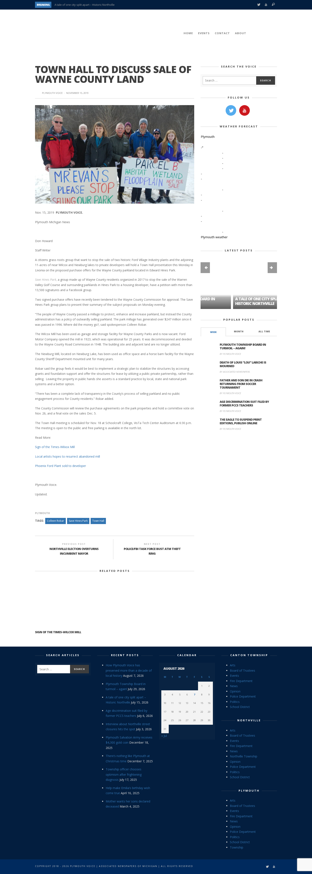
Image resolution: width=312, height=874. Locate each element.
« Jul (164, 736)
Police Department (243, 696)
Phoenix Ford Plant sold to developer (60, 466)
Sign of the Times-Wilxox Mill (55, 447)
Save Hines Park (78, 521)
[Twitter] (259, 5)
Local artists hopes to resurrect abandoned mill (67, 456)
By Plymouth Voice (230, 353)
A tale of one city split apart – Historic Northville (85, 5)
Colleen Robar (55, 521)
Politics (235, 702)
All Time (264, 331)
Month (238, 331)
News (234, 686)
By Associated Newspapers (235, 371)
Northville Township (243, 756)
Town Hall (98, 521)
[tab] (213, 331)
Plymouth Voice (52, 92)
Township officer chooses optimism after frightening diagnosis (124, 774)
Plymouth (42, 513)
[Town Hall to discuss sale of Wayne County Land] (114, 154)
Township (236, 847)
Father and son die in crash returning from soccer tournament (241, 383)
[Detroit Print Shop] (239, 454)
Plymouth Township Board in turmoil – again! (243, 346)
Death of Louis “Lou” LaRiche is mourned (243, 364)
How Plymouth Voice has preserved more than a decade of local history (129, 670)
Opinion (235, 691)
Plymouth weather (214, 237)
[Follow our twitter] (231, 110)
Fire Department (241, 681)
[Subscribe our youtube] (244, 110)
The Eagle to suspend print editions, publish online (241, 421)
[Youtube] (266, 5)
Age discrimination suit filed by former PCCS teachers (244, 403)
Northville (249, 720)
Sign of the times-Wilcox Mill (58, 632)
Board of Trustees (242, 670)
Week (213, 332)
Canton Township (249, 655)
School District (240, 707)
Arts (232, 665)
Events (234, 676)
